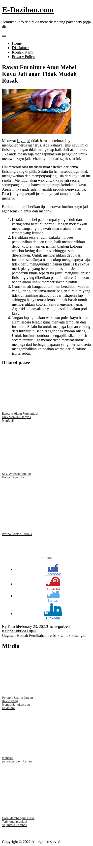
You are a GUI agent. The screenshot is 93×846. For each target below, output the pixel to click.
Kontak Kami (22, 52)
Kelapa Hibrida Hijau (19, 631)
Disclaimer (20, 48)
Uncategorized (58, 626)
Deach (13, 626)
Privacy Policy (23, 57)
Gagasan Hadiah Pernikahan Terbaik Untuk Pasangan (44, 635)
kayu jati (23, 141)
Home (17, 43)
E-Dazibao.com (28, 9)
